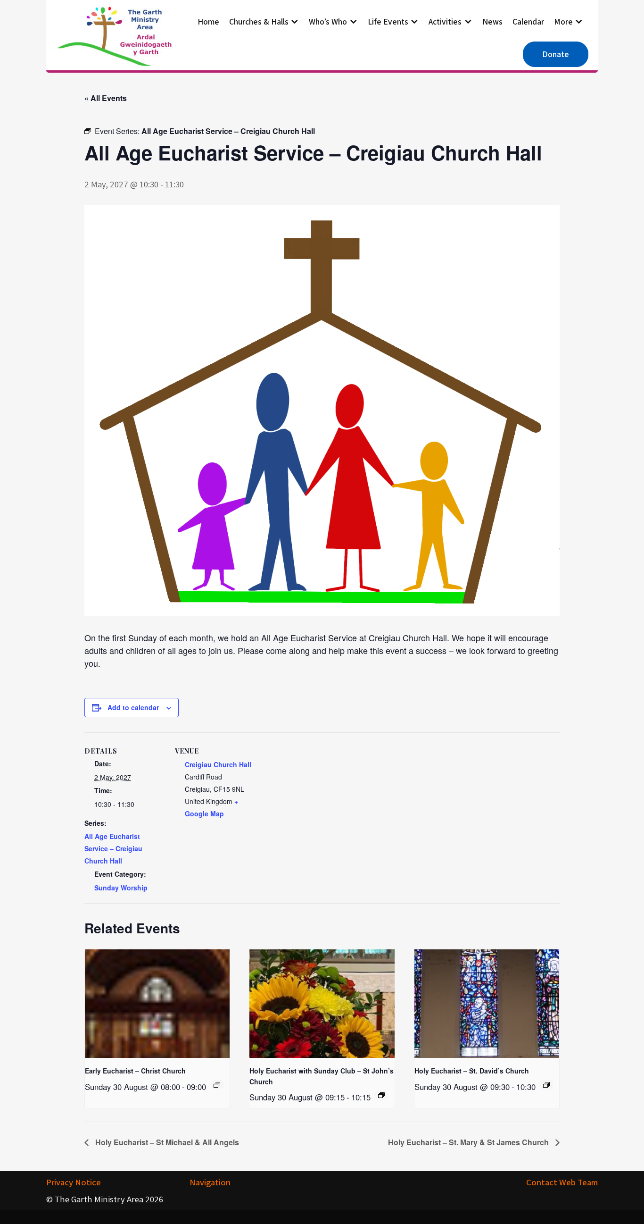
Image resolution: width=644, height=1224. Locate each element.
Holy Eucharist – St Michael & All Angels (166, 1142)
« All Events (105, 97)
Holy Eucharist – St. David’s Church (471, 1070)
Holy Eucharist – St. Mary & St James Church (469, 1142)
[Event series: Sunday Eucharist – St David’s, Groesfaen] (546, 1085)
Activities (445, 21)
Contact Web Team (562, 1182)
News (492, 21)
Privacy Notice (73, 1182)
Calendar (528, 21)
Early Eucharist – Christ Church (135, 1070)
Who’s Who (328, 21)
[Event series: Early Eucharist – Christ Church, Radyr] (217, 1085)
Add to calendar (133, 707)
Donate (555, 54)
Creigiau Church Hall (218, 764)
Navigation (210, 1182)
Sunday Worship (121, 887)
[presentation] (157, 1003)
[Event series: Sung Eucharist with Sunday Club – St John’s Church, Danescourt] (381, 1095)
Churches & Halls (259, 21)
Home (208, 21)
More (563, 21)
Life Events (388, 21)
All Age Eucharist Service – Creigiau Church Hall (113, 848)
